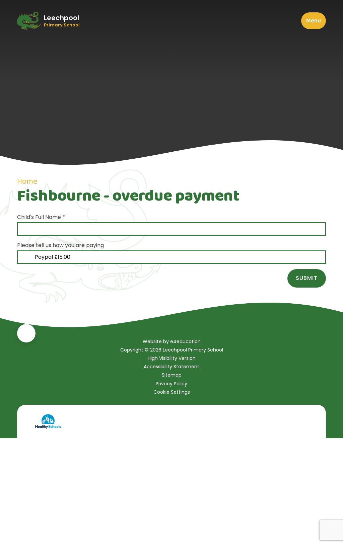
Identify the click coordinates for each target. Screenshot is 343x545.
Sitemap (172, 375)
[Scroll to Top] (26, 333)
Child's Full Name (41, 217)
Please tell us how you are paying (60, 245)
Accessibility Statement (171, 366)
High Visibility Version (172, 358)
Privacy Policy (171, 383)
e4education (185, 341)
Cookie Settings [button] (171, 392)
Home (27, 181)
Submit (307, 278)
